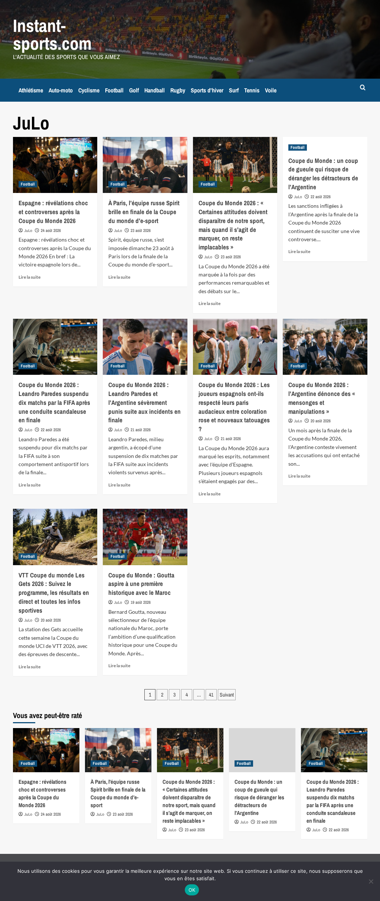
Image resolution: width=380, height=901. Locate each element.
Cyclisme (88, 90)
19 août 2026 (141, 602)
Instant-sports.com (52, 34)
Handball (154, 90)
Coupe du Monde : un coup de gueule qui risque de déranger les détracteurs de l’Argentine (323, 173)
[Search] (362, 87)
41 (211, 694)
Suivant (227, 694)
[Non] (370, 881)
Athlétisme (31, 90)
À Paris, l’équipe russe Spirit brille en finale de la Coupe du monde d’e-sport (144, 212)
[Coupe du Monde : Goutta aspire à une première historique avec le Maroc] (145, 537)
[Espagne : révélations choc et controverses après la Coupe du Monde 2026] (55, 165)
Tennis (251, 90)
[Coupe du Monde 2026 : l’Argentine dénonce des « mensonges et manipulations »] (325, 347)
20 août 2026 (321, 420)
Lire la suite (29, 277)
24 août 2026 (51, 230)
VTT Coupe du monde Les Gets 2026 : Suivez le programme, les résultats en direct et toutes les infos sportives (54, 593)
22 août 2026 (321, 196)
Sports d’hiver (207, 90)
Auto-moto (61, 90)
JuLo (28, 230)
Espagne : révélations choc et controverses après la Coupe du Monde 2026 (53, 212)
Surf (234, 90)
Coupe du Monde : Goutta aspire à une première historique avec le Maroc (141, 584)
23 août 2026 (141, 230)
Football (114, 90)
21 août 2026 (141, 429)
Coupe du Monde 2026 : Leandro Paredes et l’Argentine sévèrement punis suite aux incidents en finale (144, 402)
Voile (270, 90)
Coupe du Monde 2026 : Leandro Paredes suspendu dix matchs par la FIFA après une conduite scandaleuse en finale (54, 402)
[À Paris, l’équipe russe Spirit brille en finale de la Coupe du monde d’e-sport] (145, 165)
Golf (134, 90)
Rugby (177, 90)
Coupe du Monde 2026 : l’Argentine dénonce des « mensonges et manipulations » (321, 397)
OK (192, 890)
